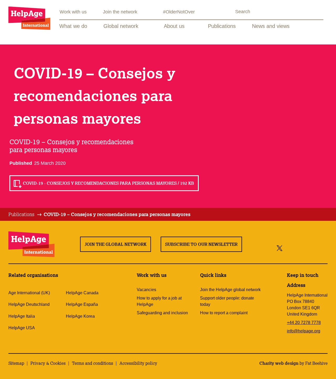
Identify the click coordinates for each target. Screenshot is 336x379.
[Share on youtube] (310, 247)
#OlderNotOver (179, 11)
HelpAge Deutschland (29, 304)
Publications (222, 26)
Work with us (73, 11)
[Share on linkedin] (322, 247)
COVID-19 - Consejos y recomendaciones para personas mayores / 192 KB (108, 183)
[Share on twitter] (280, 247)
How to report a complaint (224, 313)
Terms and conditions (92, 363)
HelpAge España (82, 304)
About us (174, 26)
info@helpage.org (303, 331)
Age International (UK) (29, 293)
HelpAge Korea (80, 316)
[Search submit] (230, 12)
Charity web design (278, 363)
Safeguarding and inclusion (162, 313)
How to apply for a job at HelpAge (159, 301)
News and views (271, 26)
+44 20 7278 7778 (304, 322)
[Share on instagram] (299, 247)
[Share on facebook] (288, 247)
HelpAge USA (21, 328)
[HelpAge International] (29, 18)
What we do (73, 26)
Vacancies (146, 289)
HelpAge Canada (82, 293)
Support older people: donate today (227, 301)
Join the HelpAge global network (230, 289)
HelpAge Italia (21, 316)
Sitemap (16, 363)
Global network (120, 26)
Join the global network (115, 244)
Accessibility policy (138, 363)
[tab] (25, 214)
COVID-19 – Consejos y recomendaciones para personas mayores (117, 214)
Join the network (120, 11)
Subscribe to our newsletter (201, 244)
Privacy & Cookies (48, 363)
